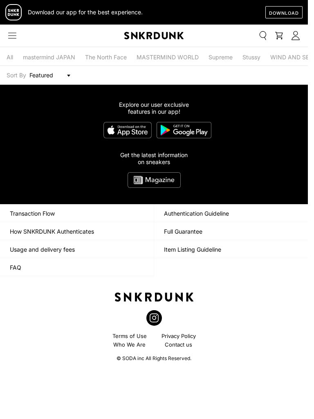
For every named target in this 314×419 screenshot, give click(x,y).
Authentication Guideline (196, 213)
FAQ (15, 267)
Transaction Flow (32, 213)
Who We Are (129, 344)
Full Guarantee (183, 231)
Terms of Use (129, 336)
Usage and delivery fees (42, 249)
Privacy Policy (178, 336)
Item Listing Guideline (192, 249)
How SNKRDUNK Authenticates (52, 231)
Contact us (178, 344)
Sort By (16, 75)
